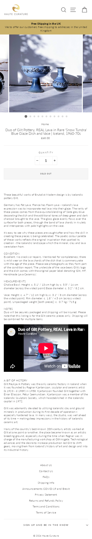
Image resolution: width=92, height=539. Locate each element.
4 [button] (39, 117)
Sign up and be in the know (46, 525)
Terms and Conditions (46, 506)
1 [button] (26, 116)
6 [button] (47, 117)
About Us (46, 465)
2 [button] (30, 117)
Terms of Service (46, 512)
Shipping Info (46, 482)
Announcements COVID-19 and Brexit (46, 488)
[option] (46, 27)
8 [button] (55, 117)
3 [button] (34, 117)
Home (45, 124)
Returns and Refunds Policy (46, 500)
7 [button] (51, 117)
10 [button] (63, 117)
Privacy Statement (46, 494)
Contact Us (46, 471)
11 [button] (67, 117)
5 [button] (43, 117)
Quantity (46, 152)
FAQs (46, 477)
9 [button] (59, 117)
